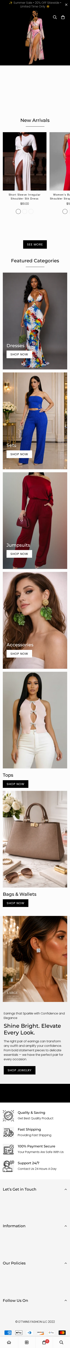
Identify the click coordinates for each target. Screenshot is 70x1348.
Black (24, 211)
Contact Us (11, 1246)
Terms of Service (15, 1290)
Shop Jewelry (20, 1070)
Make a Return (13, 1252)
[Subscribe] (63, 1214)
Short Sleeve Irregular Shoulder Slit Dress (25, 196)
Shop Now (19, 354)
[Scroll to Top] (63, 1328)
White (18, 211)
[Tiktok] (29, 1310)
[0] (44, 1342)
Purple (31, 211)
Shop (6, 1233)
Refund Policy (12, 1277)
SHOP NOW (15, 784)
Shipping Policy (14, 1283)
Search (8, 1240)
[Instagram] (18, 1310)
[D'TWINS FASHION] (35, 17)
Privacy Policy (12, 1271)
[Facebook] (7, 1310)
